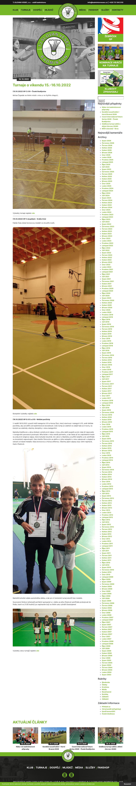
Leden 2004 (106, 672)
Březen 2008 (107, 610)
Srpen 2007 (106, 625)
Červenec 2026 (108, 143)
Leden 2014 (106, 484)
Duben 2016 (106, 420)
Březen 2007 (107, 634)
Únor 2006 (106, 658)
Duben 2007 (107, 632)
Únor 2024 (106, 210)
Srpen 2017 (106, 381)
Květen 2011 (106, 558)
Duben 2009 (107, 586)
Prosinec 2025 (107, 160)
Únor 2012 (106, 539)
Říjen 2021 (106, 274)
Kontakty (117, 10)
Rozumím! (127, 784)
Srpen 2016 (106, 410)
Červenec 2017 (108, 384)
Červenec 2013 (108, 498)
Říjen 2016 (106, 405)
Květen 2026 (107, 148)
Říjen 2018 (106, 348)
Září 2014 (105, 465)
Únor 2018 (106, 367)
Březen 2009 (107, 589)
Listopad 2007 (107, 620)
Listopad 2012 (107, 517)
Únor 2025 (106, 184)
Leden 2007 (106, 639)
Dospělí (37, 10)
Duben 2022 (107, 260)
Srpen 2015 (106, 439)
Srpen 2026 (106, 141)
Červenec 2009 (108, 584)
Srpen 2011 (106, 553)
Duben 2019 (106, 334)
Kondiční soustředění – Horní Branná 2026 (54, 748)
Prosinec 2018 (107, 343)
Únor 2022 (106, 265)
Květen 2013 (107, 503)
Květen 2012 (107, 532)
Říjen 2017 (106, 377)
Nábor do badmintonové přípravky (25, 748)
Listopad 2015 (107, 431)
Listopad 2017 (107, 374)
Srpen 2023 (106, 224)
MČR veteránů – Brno (110, 129)
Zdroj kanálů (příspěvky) (111, 709)
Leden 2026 (106, 157)
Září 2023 (106, 222)
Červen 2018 (107, 358)
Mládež (49, 10)
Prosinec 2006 (107, 641)
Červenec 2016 (108, 412)
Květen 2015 (107, 446)
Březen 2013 (107, 508)
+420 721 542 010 (116, 2)
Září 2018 (105, 350)
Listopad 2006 (107, 644)
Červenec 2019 (108, 327)
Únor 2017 (106, 396)
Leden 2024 (106, 212)
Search (101, 101)
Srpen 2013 (106, 496)
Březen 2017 (107, 393)
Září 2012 (105, 522)
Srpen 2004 (106, 665)
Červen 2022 (107, 255)
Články (104, 685)
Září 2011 (105, 551)
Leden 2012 (106, 541)
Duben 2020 (107, 305)
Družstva (105, 687)
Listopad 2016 (107, 403)
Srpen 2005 (106, 660)
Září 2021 (105, 277)
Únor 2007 (106, 637)
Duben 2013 (106, 505)
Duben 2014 (106, 477)
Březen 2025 (107, 181)
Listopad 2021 (107, 272)
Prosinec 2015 (107, 429)
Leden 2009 (106, 594)
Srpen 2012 (106, 524)
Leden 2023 (106, 241)
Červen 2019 (107, 329)
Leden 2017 (106, 398)
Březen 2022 (107, 262)
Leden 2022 (106, 267)
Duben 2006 (107, 653)
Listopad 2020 (107, 291)
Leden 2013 (106, 513)
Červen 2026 (107, 145)
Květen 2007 (107, 629)
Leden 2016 (106, 427)
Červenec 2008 (108, 603)
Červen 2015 (107, 443)
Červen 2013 (107, 501)
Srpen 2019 (106, 324)
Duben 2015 (106, 448)
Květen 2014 (107, 474)
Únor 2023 (106, 238)
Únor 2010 (106, 575)
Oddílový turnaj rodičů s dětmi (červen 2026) (110, 748)
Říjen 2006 (106, 646)
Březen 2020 (107, 308)
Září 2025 (105, 167)
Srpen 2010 (106, 567)
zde (33, 213)
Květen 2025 (107, 176)
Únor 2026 (106, 155)
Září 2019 (105, 322)
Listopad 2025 (107, 162)
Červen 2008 (107, 606)
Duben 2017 (106, 391)
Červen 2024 (107, 200)
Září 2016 (105, 408)
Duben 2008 (107, 608)
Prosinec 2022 (107, 243)
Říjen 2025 (106, 164)
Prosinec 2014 (107, 458)
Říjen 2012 (106, 520)
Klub (15, 10)
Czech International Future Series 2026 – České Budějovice (112, 119)
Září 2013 (105, 493)
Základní (105, 697)
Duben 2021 (106, 284)
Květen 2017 (107, 389)
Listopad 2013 (107, 489)
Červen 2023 (107, 229)
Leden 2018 (106, 370)
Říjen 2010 (106, 563)
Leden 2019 (106, 341)
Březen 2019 (107, 336)
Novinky (105, 694)
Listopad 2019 (107, 317)
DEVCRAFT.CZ (71, 782)
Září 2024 (106, 195)
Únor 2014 (106, 482)
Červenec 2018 (108, 355)
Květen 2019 (107, 331)
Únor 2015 (106, 453)
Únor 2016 (106, 424)
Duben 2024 (107, 205)
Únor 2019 (106, 339)
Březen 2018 (107, 365)
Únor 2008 (106, 613)
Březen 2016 (107, 422)
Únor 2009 (106, 591)
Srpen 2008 (106, 601)
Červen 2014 (107, 472)
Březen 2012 (107, 536)
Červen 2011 (107, 555)
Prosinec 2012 (107, 515)
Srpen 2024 (106, 198)
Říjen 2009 (106, 579)
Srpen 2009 (106, 582)
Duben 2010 (106, 572)
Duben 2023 (107, 234)
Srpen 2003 (106, 675)
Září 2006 (106, 648)
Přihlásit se (106, 707)
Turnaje (25, 10)
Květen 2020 (107, 303)
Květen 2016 (107, 417)
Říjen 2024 (106, 193)
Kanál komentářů (108, 711)
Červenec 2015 (108, 441)
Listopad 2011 (107, 546)
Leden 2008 (106, 615)
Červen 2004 (107, 667)
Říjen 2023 (106, 219)
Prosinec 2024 (107, 188)
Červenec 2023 (108, 226)
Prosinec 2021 (107, 269)
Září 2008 (106, 598)
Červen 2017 (107, 386)
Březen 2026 (107, 153)
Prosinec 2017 (107, 372)
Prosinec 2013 (107, 486)
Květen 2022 (107, 257)
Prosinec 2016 (107, 400)
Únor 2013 (106, 510)
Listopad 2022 (107, 246)
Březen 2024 (107, 207)
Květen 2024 (107, 203)
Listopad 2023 (107, 217)
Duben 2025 (107, 179)
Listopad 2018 (107, 346)
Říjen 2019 (106, 319)
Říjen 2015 (106, 434)
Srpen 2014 (106, 467)
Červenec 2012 (108, 527)
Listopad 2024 (107, 191)
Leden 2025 (106, 186)
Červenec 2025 (108, 172)
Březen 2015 (107, 451)
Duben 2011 (106, 560)
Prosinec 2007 (107, 617)
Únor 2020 (106, 310)
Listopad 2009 (107, 577)
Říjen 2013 (106, 491)
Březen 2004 (107, 670)
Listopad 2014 (107, 460)
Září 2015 (105, 436)
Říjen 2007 (106, 622)
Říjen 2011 (106, 548)
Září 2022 (105, 250)
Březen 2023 (107, 236)
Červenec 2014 (108, 470)
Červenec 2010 (108, 570)
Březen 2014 (107, 479)
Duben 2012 (106, 534)
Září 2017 (105, 379)
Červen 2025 (107, 174)
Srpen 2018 (106, 353)
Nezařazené (106, 692)
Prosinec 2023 (107, 215)
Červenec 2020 (108, 300)
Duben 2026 (107, 150)
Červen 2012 (107, 529)
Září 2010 (105, 565)
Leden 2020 (106, 312)
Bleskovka (106, 682)
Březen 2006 (107, 656)
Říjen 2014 (106, 462)
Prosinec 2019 (107, 315)
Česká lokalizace (108, 714)
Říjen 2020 (106, 293)
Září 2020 (106, 296)
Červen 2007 (107, 627)
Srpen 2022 (106, 253)
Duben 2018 (106, 362)
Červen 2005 (107, 663)
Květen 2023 (107, 231)
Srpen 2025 (106, 169)
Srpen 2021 (106, 279)
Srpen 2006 (106, 651)
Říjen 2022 (106, 248)
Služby (105, 10)
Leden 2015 (106, 455)
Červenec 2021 (108, 281)
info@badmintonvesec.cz (98, 2)
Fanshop (93, 10)
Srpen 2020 (106, 298)
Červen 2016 (107, 415)
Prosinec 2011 (107, 544)
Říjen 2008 (106, 596)
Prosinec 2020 (107, 288)
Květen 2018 (107, 360)
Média (82, 10)
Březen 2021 (107, 286)
